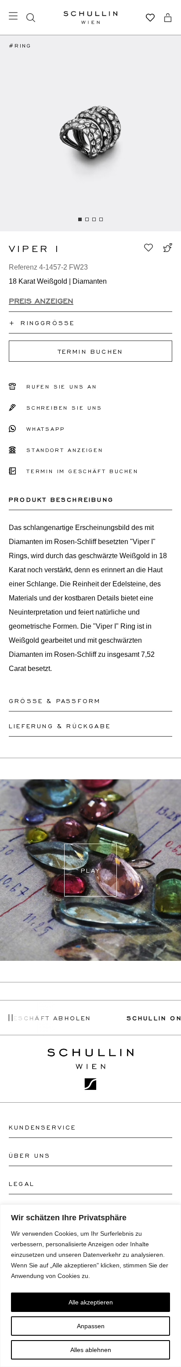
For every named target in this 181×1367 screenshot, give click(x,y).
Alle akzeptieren (91, 1302)
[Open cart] (167, 17)
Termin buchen (90, 351)
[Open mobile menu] (13, 15)
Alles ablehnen (90, 1349)
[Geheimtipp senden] (167, 247)
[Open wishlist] (150, 17)
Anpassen (91, 1326)
